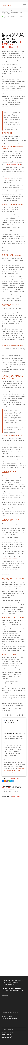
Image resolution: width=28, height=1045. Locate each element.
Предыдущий (4, 866)
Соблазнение (4, 11)
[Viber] (7, 781)
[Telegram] (13, 781)
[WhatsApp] (9, 781)
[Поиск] (20, 5)
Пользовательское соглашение (12, 988)
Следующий (24, 866)
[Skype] (11, 781)
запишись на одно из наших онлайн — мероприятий (14, 771)
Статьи (16, 10)
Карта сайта (5, 995)
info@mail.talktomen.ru (9, 1018)
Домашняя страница (10, 10)
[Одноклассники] (5, 781)
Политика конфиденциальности (12, 990)
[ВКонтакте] (3, 781)
